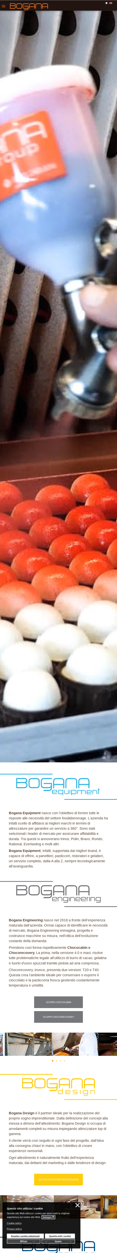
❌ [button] (77, 1205)
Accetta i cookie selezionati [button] (25, 1236)
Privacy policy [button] (14, 1229)
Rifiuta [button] (23, 1241)
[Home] (21, 6)
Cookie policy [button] (14, 1223)
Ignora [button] (58, 1241)
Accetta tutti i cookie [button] (60, 1236)
